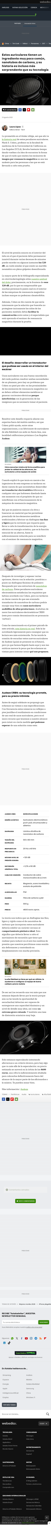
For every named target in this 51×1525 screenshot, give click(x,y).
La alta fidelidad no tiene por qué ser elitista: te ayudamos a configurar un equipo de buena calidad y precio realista (24, 981)
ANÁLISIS (5, 7)
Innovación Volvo (29, 23)
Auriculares (35, 1094)
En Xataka (8, 464)
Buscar (48, 1414)
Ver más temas (9, 1405)
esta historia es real (25, 628)
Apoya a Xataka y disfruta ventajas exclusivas (25, 1357)
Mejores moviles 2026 (27, 1304)
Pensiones (35, 43)
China (7, 43)
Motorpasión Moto (33, 1469)
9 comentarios (10, 110)
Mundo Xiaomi (8, 1449)
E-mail (33, 109)
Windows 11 (30, 1397)
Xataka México (8, 1499)
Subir (42, 1423)
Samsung (30, 1388)
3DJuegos (29, 1436)
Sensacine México (33, 1502)
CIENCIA (34, 7)
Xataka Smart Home (10, 1445)
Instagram (31, 1338)
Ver (27, 1201)
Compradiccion (8, 1487)
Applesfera (7, 1442)
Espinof (29, 1454)
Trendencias (7, 1481)
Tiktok (9, 1342)
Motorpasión (31, 1466)
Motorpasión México (34, 1509)
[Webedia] (45, 1)
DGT (43, 43)
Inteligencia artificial (11, 1393)
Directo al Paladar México (12, 1509)
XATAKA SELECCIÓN (20, 7)
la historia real (9, 139)
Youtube (26, 1338)
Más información (28, 1522)
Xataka (5, 1436)
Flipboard (28, 109)
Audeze (24, 1089)
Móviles (29, 1379)
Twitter (24, 109)
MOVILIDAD (44, 7)
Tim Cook (15, 43)
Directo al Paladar (9, 1466)
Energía (6, 1384)
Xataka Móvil (7, 1439)
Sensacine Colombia (33, 1506)
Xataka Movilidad (32, 1384)
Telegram (36, 1338)
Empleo (6, 1397)
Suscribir (44, 1322)
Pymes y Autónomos (33, 1484)
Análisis (29, 1375)
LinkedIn (4, 1342)
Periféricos (15, 1094)
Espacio (6, 1379)
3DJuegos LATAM (32, 1499)
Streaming (7, 1375)
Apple (5, 1388)
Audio (24, 1094)
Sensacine (30, 1451)
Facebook (20, 109)
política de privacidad (34, 1327)
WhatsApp (12, 1338)
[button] (16, 126)
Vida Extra (30, 1439)
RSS (40, 1338)
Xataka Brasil (7, 1502)
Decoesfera (7, 1484)
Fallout (25, 43)
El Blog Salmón (31, 1481)
